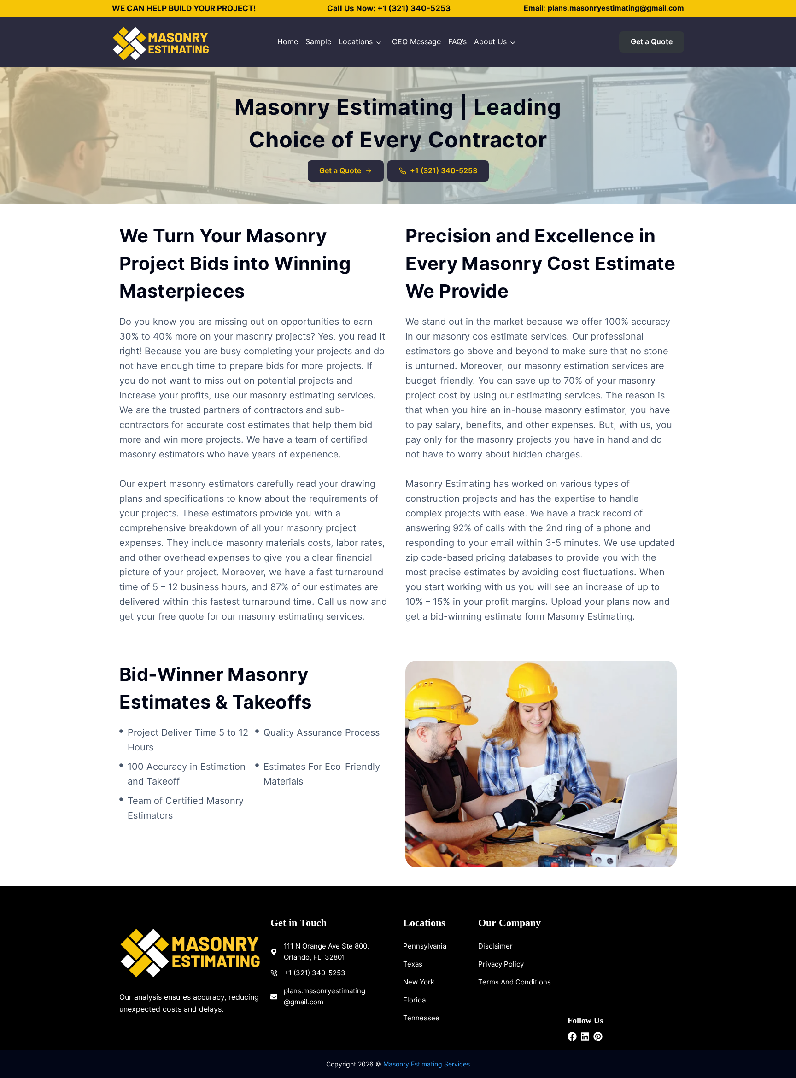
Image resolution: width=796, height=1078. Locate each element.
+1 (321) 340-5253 (414, 8)
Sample (318, 41)
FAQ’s (457, 41)
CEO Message (416, 41)
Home (287, 41)
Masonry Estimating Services (426, 1064)
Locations (356, 41)
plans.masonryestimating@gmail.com (616, 7)
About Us (490, 41)
